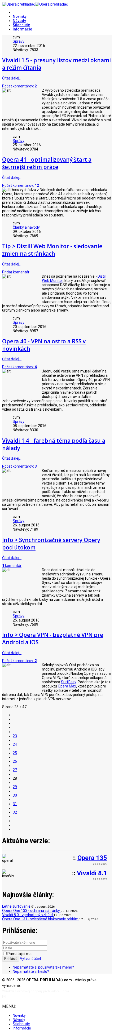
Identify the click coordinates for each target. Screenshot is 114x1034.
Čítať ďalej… (11, 78)
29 (15, 787)
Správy (18, 41)
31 (15, 804)
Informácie (22, 29)
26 (15, 761)
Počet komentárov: (19, 86)
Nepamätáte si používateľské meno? (43, 967)
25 (15, 753)
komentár (11, 565)
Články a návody (26, 227)
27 (15, 770)
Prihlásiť (10, 959)
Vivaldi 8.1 (92, 873)
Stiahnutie (21, 25)
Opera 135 (92, 858)
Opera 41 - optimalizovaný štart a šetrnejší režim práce (46, 163)
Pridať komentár (15, 272)
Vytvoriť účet (30, 958)
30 (15, 795)
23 (15, 736)
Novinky (20, 16)
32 (15, 812)
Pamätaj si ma (19, 954)
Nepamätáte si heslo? (31, 971)
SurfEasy (68, 682)
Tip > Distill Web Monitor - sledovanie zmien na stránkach (52, 249)
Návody (19, 21)
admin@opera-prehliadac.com (28, 996)
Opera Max (67, 686)
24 (15, 744)
